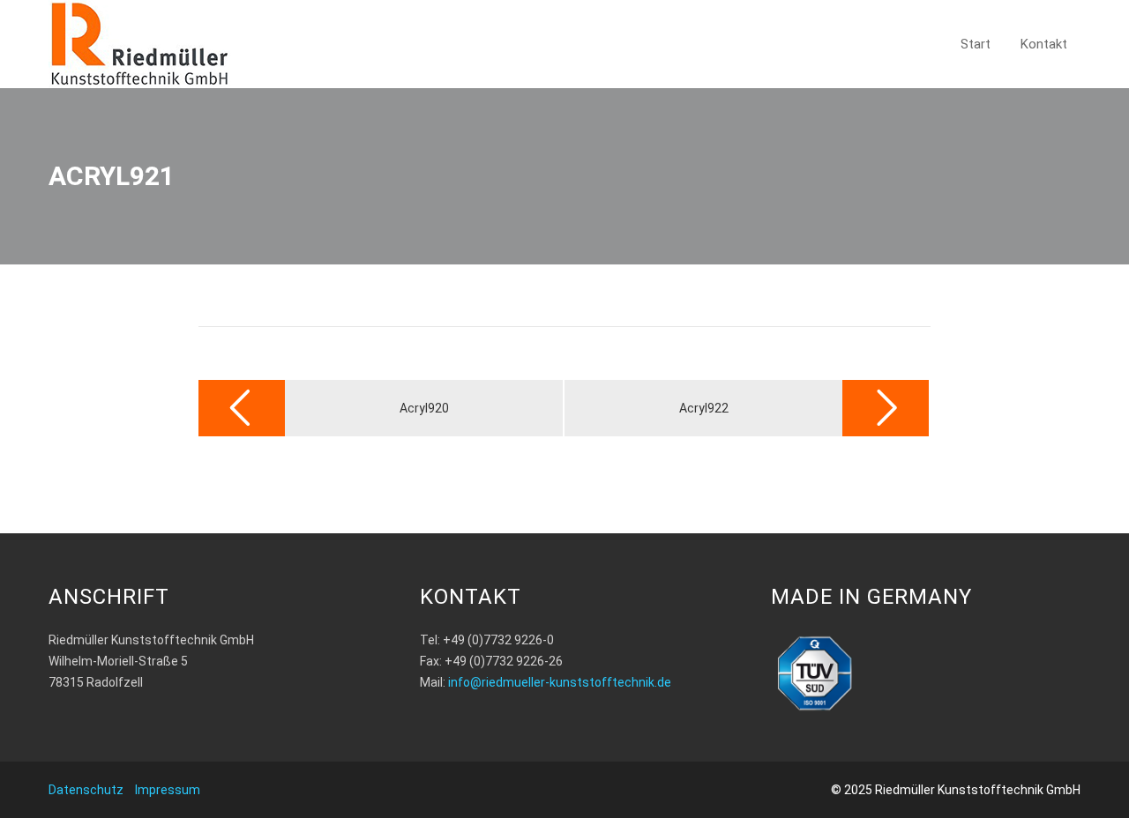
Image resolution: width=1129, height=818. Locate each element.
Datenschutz (86, 790)
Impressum (167, 790)
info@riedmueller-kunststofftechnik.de (559, 682)
